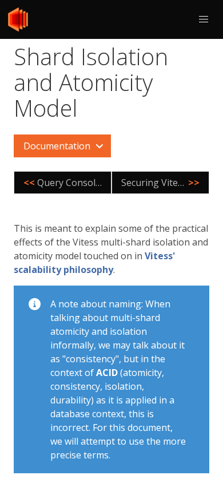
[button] (203, 19)
